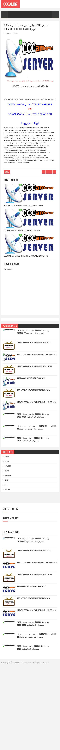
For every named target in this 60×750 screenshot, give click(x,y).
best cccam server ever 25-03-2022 (31, 378)
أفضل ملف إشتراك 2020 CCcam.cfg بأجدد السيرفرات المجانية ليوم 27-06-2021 (33, 332)
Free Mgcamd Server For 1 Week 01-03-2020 (33, 390)
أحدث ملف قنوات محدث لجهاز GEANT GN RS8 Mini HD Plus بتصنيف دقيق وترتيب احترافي (36, 427)
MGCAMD (7, 489)
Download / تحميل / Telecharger (30, 114)
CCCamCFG (8, 466)
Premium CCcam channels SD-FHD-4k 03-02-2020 (22, 230)
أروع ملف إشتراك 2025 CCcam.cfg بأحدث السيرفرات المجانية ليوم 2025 (33, 439)
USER (32, 99)
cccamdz (10, 4)
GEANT (7, 471)
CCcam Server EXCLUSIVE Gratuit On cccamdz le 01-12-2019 (26, 256)
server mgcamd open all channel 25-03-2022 (34, 366)
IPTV (6, 485)
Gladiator (8, 475)
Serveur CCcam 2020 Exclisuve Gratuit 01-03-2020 (23, 205)
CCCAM (7, 172)
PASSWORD (48, 99)
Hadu (6, 480)
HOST (16, 86)
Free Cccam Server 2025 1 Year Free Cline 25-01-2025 (37, 354)
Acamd (7, 457)
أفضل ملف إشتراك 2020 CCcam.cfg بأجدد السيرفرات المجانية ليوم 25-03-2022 (33, 415)
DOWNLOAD (12, 99)
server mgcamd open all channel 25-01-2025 (34, 342)
